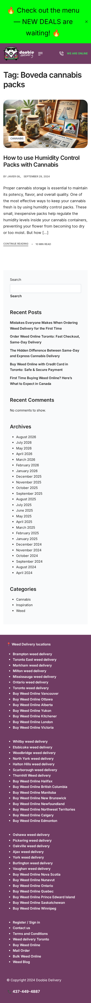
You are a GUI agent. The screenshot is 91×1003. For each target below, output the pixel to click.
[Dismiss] (86, 21)
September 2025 (29, 493)
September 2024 (29, 561)
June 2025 (24, 510)
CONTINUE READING (15, 244)
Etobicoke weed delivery (32, 747)
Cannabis (16, 138)
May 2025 (24, 516)
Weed (20, 611)
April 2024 (24, 573)
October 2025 (27, 488)
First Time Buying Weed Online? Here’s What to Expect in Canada (41, 381)
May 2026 (24, 448)
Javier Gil (13, 176)
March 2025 (25, 527)
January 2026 (27, 471)
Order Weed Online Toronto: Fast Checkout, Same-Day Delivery (45, 339)
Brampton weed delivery (32, 654)
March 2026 (25, 459)
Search (15, 279)
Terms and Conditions (30, 934)
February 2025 (27, 533)
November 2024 (29, 550)
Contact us (21, 928)
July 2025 (24, 505)
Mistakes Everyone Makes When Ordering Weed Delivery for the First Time (44, 325)
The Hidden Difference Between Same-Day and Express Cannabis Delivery (44, 353)
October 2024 (27, 556)
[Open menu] (40, 53)
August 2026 (26, 437)
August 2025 (26, 499)
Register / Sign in (26, 922)
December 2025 (29, 476)
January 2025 (27, 539)
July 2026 (24, 442)
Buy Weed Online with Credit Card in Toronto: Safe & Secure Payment (39, 367)
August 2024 (26, 567)
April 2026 (24, 454)
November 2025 (28, 482)
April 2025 (24, 522)
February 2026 (27, 465)
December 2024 (29, 544)
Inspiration (24, 605)
